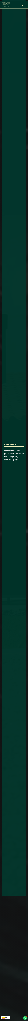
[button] (19, 5)
